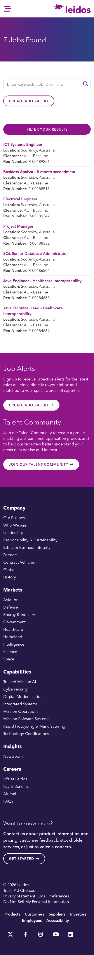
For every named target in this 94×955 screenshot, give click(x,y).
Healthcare (13, 629)
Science (10, 651)
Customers (34, 914)
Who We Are (14, 525)
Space (8, 659)
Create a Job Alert (29, 405)
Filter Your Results (47, 129)
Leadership (13, 532)
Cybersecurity (15, 689)
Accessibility (57, 920)
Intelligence (13, 644)
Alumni (9, 793)
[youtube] (55, 932)
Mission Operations (20, 711)
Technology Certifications (26, 733)
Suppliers (57, 914)
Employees (32, 920)
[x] (10, 932)
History (9, 577)
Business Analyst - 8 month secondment (39, 171)
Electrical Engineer (20, 199)
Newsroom (13, 756)
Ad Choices (24, 890)
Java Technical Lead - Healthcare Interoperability (33, 310)
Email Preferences (53, 896)
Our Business (14, 517)
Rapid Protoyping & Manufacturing (34, 726)
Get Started (21, 858)
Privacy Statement (19, 896)
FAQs (8, 801)
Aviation (10, 599)
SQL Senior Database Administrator (35, 253)
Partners (10, 555)
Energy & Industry (19, 614)
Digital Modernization (23, 696)
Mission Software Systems (26, 718)
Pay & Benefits (16, 786)
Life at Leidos (15, 779)
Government (14, 622)
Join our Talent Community (38, 464)
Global (9, 569)
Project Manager (18, 226)
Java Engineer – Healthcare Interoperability (42, 280)
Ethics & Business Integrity (26, 547)
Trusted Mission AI (19, 681)
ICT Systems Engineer (22, 144)
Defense (10, 607)
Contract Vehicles (19, 562)
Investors (78, 914)
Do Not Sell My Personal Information (36, 901)
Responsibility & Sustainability (30, 540)
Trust (7, 890)
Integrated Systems (20, 704)
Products (12, 914)
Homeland (12, 637)
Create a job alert (29, 101)
